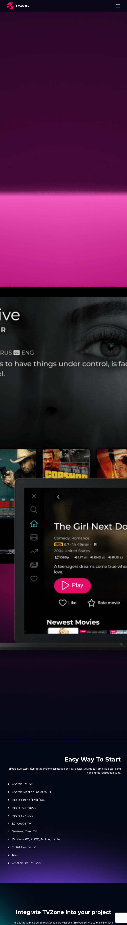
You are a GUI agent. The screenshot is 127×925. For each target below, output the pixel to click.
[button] (117, 6)
